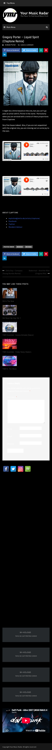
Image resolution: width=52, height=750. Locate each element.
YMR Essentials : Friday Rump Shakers (16, 352)
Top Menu (11, 3)
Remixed (20, 247)
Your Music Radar (34, 13)
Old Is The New (8, 301)
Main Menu (11, 27)
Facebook (12, 221)
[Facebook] (6, 469)
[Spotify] (28, 469)
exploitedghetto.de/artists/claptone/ (24, 218)
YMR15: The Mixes (9, 369)
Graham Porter (10, 45)
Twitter (11, 224)
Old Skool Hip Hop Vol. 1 (11, 318)
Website (10, 444)
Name (9, 429)
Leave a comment (27, 45)
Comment (12, 397)
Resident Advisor (15, 227)
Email (9, 436)
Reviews (28, 247)
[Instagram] (21, 469)
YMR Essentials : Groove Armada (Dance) (18, 335)
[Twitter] (13, 469)
